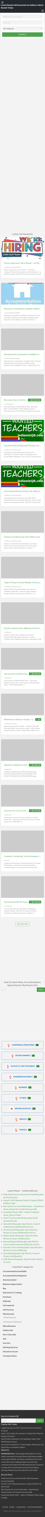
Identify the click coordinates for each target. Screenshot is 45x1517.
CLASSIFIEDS (21, 1507)
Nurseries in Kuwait (23, 1077)
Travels (23, 1130)
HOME (5, 1507)
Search (23, 34)
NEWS (11, 1507)
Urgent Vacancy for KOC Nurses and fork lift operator (21, 1428)
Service (23, 1119)
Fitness (22, 1098)
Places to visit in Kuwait (23, 1066)
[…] (35, 320)
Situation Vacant (16, 267)
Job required (8, 906)
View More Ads (22, 924)
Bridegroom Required (13, 1322)
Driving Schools (23, 1108)
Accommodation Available (12, 313)
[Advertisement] (22, 136)
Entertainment (22, 1055)
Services (14, 723)
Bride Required (10, 1317)
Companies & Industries (23, 1045)
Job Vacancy (7, 267)
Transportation (8, 404)
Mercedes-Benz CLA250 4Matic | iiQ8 (20, 400)
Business (23, 1087)
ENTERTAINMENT (35, 1507)
